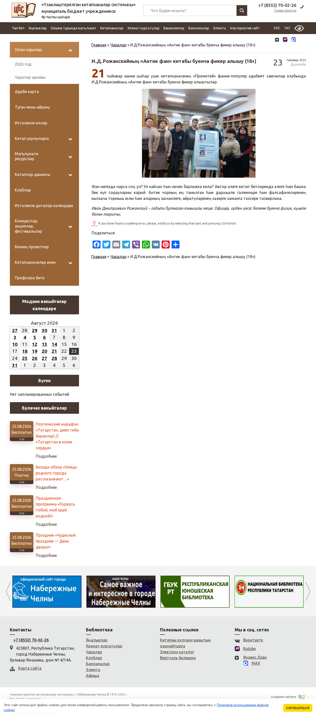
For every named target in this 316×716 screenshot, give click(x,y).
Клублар (94, 658)
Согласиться (297, 708)
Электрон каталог (177, 652)
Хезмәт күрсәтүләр (143, 28)
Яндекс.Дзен (255, 657)
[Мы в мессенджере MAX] (293, 40)
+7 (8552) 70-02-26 (31, 640)
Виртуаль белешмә (178, 658)
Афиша (92, 675)
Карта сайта (29, 668)
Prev (8, 592)
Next (308, 592)
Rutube (249, 648)
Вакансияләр (173, 28)
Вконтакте (253, 640)
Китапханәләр (111, 28)
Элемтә (219, 28)
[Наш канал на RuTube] (285, 40)
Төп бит (18, 28)
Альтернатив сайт (245, 28)
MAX (256, 663)
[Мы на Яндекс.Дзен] (277, 40)
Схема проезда (285, 10)
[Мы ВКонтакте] (268, 40)
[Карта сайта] (302, 40)
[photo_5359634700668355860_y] (199, 133)
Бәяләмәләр (198, 28)
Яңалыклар (38, 28)
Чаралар (118, 45)
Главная (98, 45)
